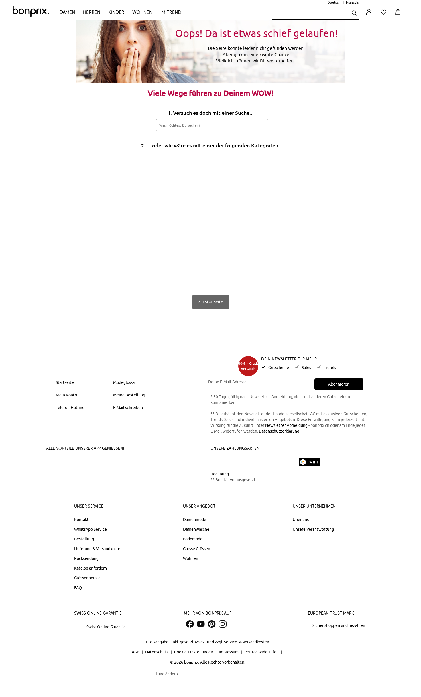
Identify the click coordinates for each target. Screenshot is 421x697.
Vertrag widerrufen (262, 652)
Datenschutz (157, 652)
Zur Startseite (210, 302)
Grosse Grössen (196, 548)
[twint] (310, 462)
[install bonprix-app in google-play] (111, 462)
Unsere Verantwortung (313, 529)
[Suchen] (354, 13)
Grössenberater (88, 578)
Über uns (301, 519)
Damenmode (194, 519)
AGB (136, 652)
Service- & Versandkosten (246, 642)
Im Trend (170, 12)
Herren (91, 12)
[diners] (250, 462)
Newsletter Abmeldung (286, 425)
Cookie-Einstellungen (194, 652)
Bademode (192, 539)
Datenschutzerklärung (279, 431)
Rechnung (219, 474)
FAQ (78, 587)
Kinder (116, 12)
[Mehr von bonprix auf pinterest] (212, 624)
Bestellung (84, 539)
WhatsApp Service (90, 529)
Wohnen (142, 12)
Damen (67, 12)
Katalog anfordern (90, 568)
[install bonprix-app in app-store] (67, 462)
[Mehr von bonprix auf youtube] (201, 624)
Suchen (261, 125)
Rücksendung (86, 558)
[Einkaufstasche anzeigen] (399, 15)
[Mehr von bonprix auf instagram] (223, 624)
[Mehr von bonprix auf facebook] (190, 624)
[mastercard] (218, 461)
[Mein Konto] (369, 15)
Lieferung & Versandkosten (98, 548)
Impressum (229, 652)
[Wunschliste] (384, 15)
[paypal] (285, 462)
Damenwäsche (196, 529)
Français (352, 2)
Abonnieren (338, 384)
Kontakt (81, 519)
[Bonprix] (31, 15)
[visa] (235, 461)
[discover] (266, 462)
